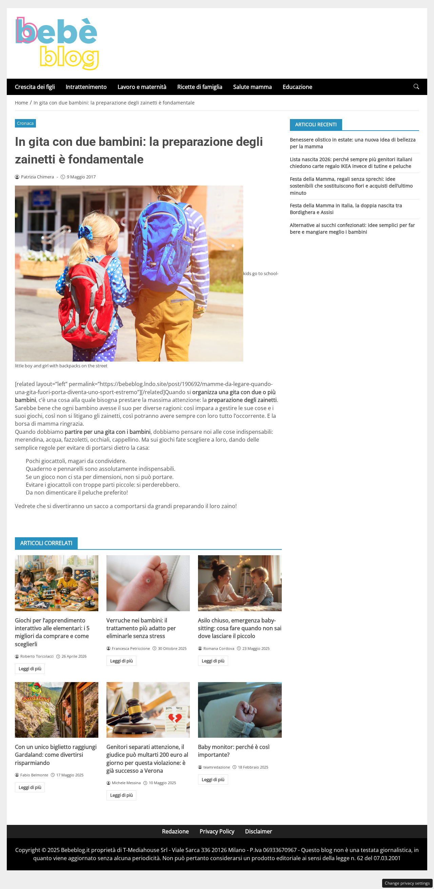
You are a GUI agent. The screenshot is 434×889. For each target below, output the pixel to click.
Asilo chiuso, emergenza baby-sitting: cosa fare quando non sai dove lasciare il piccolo (239, 628)
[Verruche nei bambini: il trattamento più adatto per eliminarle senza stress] (148, 583)
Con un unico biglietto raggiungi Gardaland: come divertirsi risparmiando (56, 755)
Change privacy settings (407, 883)
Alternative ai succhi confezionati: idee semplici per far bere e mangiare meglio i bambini (352, 228)
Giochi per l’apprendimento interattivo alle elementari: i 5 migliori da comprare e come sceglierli (52, 632)
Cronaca (25, 123)
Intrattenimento (86, 87)
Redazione (175, 831)
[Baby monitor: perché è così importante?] (239, 710)
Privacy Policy (217, 831)
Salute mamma (252, 87)
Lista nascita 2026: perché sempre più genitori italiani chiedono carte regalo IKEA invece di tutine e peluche (351, 162)
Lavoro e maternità (142, 87)
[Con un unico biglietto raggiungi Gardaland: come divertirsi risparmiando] (56, 710)
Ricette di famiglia (199, 87)
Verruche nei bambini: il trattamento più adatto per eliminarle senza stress (141, 628)
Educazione (297, 87)
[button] (416, 87)
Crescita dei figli (35, 87)
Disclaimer (258, 831)
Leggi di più (30, 668)
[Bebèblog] (57, 42)
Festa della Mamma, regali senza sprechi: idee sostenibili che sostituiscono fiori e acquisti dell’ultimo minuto (351, 185)
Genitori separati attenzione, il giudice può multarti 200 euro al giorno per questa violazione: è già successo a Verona (147, 758)
